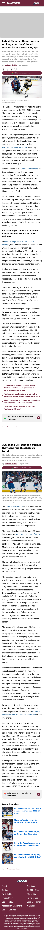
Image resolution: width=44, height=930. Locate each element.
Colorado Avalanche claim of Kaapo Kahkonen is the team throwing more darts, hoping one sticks (20, 387)
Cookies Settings (9, 910)
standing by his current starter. (15, 147)
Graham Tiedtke (11, 65)
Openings (31, 886)
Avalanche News (14, 427)
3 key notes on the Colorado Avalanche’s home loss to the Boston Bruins (22, 401)
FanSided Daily (8, 894)
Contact (5, 890)
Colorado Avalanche (29, 169)
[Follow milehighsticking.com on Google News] (38, 417)
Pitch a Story (32, 894)
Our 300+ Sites (33, 890)
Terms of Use (32, 898)
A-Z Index (31, 906)
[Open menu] (3, 3)
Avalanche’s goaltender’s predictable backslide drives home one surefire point (22, 395)
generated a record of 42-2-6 (28, 534)
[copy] (15, 69)
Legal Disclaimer (34, 902)
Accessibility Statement (12, 906)
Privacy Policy (7, 898)
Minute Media (12, 915)
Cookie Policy (7, 902)
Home (4, 427)
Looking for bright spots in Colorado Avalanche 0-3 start (20, 407)
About (4, 886)
